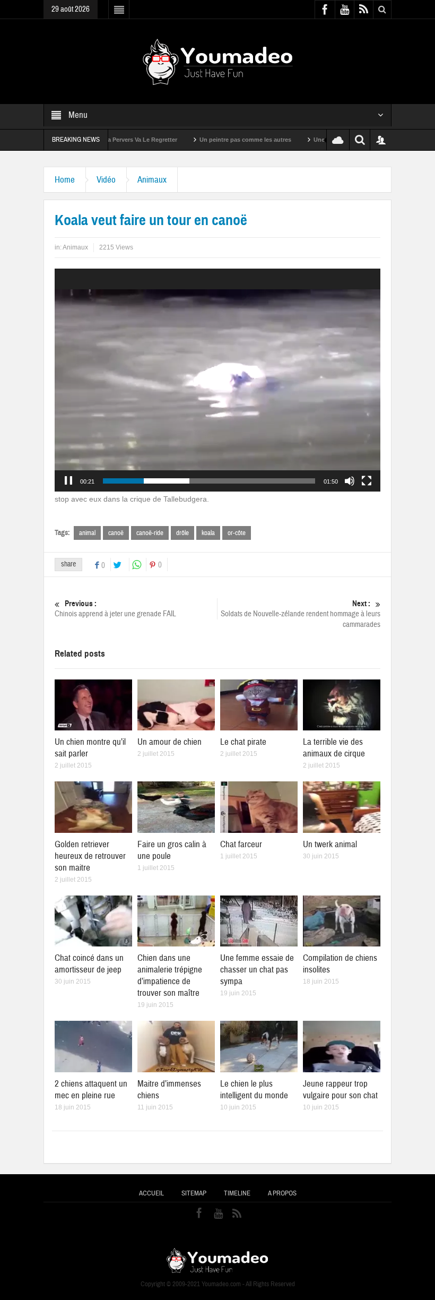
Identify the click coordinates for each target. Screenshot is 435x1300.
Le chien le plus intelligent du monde (254, 1089)
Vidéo (106, 179)
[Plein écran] (366, 481)
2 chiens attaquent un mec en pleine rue (91, 1089)
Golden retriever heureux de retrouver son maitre (90, 856)
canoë (116, 533)
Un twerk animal (330, 844)
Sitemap (193, 1193)
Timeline (237, 1193)
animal (87, 533)
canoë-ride (149, 533)
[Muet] (349, 481)
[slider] (209, 481)
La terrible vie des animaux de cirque (334, 747)
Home (65, 179)
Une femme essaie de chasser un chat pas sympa (257, 969)
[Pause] (68, 481)
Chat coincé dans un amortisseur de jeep (89, 963)
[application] (217, 380)
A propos (282, 1193)
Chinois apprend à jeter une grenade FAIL (115, 609)
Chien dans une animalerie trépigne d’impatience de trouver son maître (169, 975)
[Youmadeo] (217, 61)
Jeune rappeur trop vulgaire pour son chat (340, 1089)
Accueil (151, 1193)
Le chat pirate (243, 741)
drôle (182, 533)
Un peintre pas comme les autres (208, 139)
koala (208, 533)
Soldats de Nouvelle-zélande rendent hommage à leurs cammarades (300, 614)
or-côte (237, 533)
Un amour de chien (169, 741)
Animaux (152, 179)
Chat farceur (241, 844)
